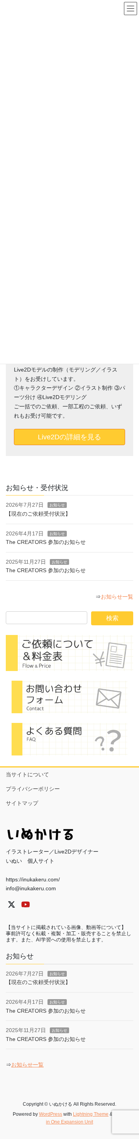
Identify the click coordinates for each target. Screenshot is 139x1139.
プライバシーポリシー (33, 789)
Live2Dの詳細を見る (69, 437)
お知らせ (57, 505)
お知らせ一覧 (117, 597)
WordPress (50, 1114)
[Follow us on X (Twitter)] (11, 904)
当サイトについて (27, 774)
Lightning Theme (90, 1114)
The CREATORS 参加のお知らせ (46, 542)
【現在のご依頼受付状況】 (38, 514)
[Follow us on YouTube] (25, 904)
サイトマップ (22, 803)
